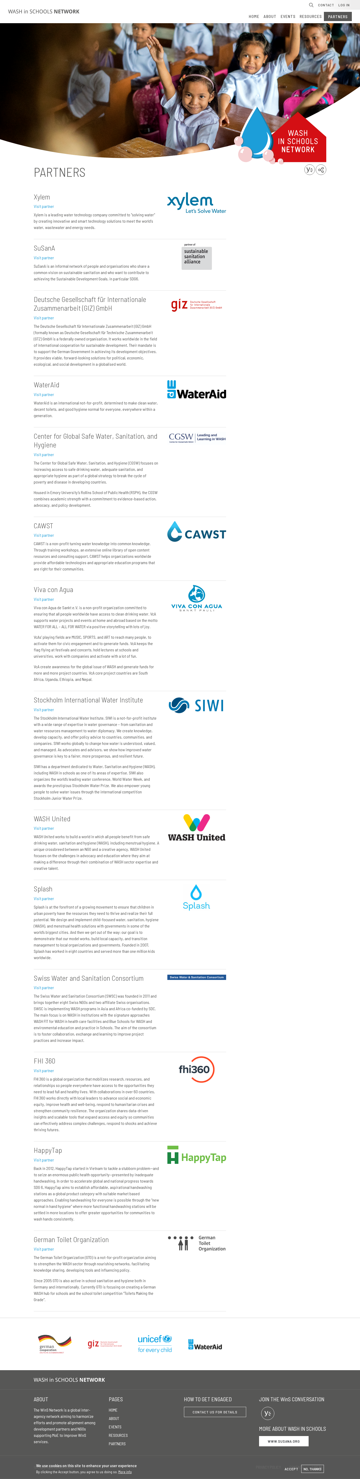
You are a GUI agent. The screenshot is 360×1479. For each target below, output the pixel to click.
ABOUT (270, 16)
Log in (344, 5)
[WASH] (70, 1380)
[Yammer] (267, 1413)
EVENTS (288, 16)
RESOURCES (311, 16)
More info (125, 1472)
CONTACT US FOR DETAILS (215, 1412)
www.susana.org (284, 1441)
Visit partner (44, 206)
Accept (291, 1468)
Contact (326, 5)
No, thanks (313, 1468)
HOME (254, 16)
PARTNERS (338, 16)
